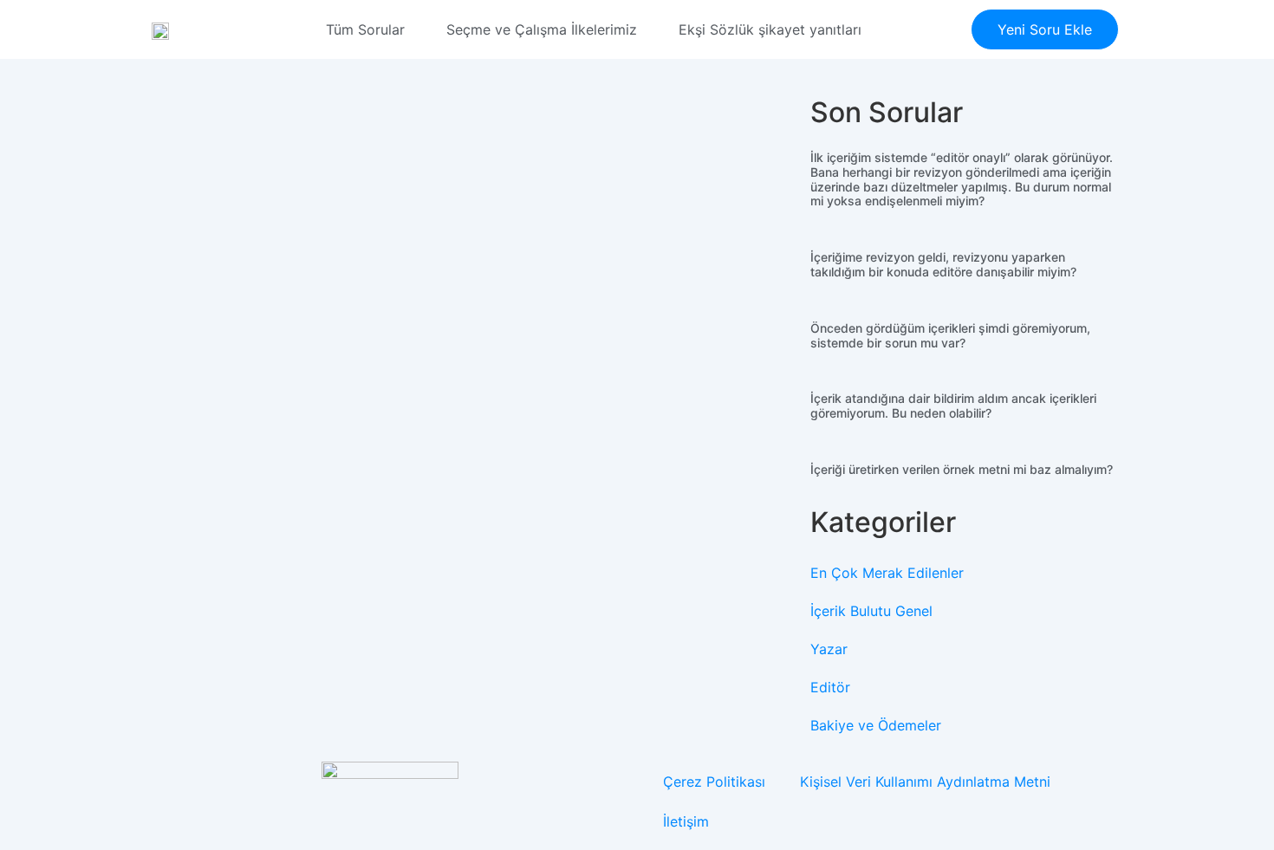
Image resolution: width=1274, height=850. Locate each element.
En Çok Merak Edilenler (887, 572)
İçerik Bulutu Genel (871, 611)
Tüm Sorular (365, 29)
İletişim (686, 821)
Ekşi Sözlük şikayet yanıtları (770, 29)
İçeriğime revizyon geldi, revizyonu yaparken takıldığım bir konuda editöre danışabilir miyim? (943, 264)
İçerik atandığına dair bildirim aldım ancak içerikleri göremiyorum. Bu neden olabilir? (953, 405)
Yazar (829, 649)
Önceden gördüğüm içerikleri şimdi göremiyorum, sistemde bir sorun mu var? (950, 335)
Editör (830, 687)
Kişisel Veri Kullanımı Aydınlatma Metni (925, 781)
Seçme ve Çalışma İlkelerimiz (541, 29)
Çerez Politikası (714, 781)
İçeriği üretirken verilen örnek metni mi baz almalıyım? (961, 469)
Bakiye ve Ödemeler (875, 725)
